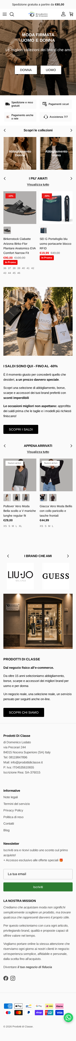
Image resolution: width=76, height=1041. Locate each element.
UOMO (51, 70)
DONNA (26, 70)
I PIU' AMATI (38, 178)
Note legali (10, 797)
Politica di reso (13, 817)
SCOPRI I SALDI (21, 429)
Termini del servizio (16, 804)
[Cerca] (14, 14)
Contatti (8, 823)
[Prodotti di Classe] (38, 14)
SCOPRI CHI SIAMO (24, 712)
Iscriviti (38, 887)
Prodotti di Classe (22, 1026)
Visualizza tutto (38, 184)
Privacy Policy (13, 810)
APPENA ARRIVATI (38, 445)
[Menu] (4, 14)
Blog (6, 830)
